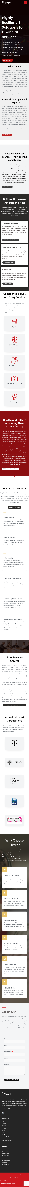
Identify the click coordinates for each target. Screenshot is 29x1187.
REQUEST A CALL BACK (12, 1079)
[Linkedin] (3, 1113)
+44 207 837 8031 (5, 1155)
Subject (6, 1058)
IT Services (4, 1123)
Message (6, 1064)
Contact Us (4, 1132)
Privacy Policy (3, 1180)
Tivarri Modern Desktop (7, 1140)
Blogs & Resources (6, 1128)
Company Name (8, 1051)
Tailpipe (3, 1126)
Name (6, 1038)
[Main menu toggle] (26, 2)
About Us (3, 1130)
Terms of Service (14, 1178)
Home (3, 1121)
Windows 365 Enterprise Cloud (8, 1143)
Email (6, 1045)
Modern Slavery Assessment (7, 1183)
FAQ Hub (3, 1134)
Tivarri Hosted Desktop (7, 1142)
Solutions (4, 1125)
